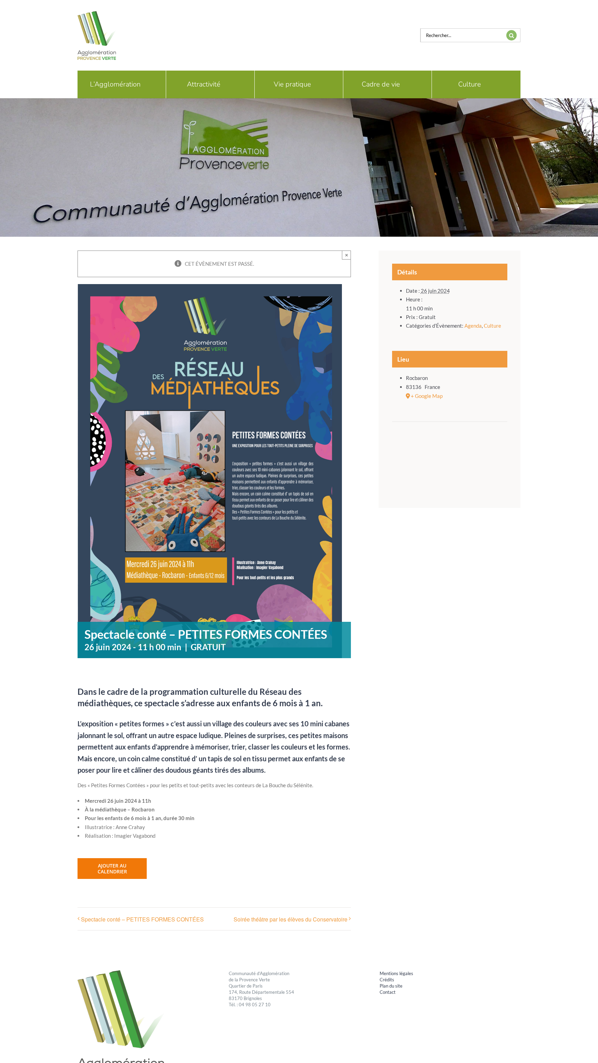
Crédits (387, 979)
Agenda (473, 325)
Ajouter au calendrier (112, 868)
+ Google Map (427, 396)
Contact (388, 992)
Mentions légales (396, 973)
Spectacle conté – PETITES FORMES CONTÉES (142, 919)
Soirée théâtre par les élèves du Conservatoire (290, 919)
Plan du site (391, 986)
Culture (492, 325)
